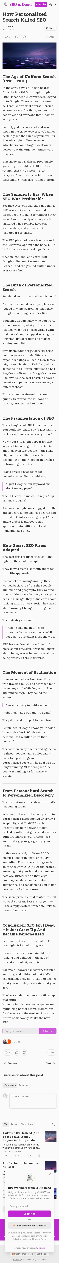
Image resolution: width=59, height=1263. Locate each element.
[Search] (53, 1124)
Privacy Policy (39, 1239)
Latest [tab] (14, 1124)
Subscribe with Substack (31, 1225)
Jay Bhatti (8, 26)
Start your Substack (23, 1254)
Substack (17, 1259)
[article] (29, 1144)
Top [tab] (6, 1124)
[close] (49, 1174)
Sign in (52, 4)
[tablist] (16, 1085)
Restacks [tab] (23, 1085)
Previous (12, 1063)
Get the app (42, 1254)
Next (48, 1063)
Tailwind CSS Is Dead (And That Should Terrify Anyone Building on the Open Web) (21, 1136)
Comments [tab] (10, 1085)
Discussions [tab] (27, 1124)
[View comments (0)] (17, 37)
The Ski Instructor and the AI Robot (21, 1165)
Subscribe (41, 4)
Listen (52, 28)
